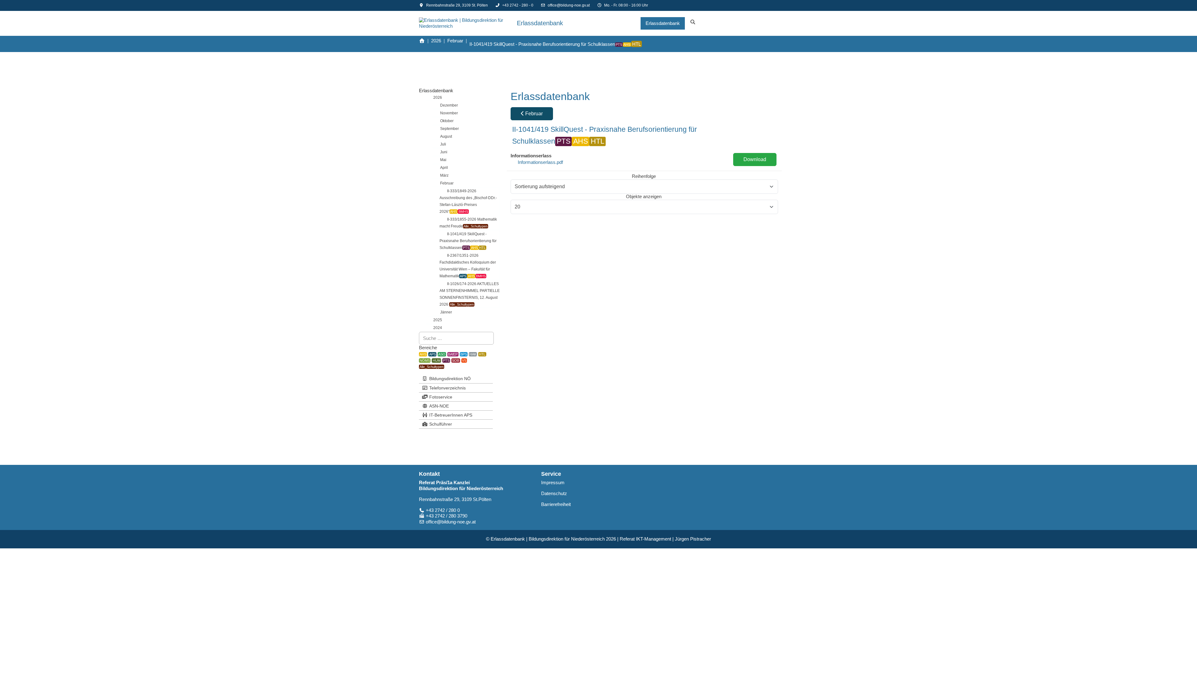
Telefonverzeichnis (447, 387)
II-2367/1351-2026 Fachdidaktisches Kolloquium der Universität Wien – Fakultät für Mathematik (468, 265)
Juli (443, 144)
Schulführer (440, 424)
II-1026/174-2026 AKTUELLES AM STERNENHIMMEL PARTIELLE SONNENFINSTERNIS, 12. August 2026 (470, 294)
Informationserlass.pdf (540, 162)
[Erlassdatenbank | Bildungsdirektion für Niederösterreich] (465, 23)
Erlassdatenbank (436, 90)
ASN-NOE (439, 405)
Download (754, 159)
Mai (443, 160)
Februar (447, 183)
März (444, 175)
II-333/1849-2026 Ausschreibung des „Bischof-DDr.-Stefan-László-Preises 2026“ (468, 201)
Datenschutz (554, 493)
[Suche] (693, 23)
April (444, 167)
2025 (437, 320)
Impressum (553, 482)
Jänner (446, 312)
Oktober (447, 121)
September (449, 128)
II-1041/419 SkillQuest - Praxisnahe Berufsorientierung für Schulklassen (468, 241)
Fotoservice (440, 396)
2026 (437, 97)
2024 (437, 328)
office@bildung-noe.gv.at (569, 5)
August (446, 136)
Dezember (449, 105)
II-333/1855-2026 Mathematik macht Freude (468, 222)
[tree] (456, 213)
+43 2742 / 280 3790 (446, 515)
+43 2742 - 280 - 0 (517, 5)
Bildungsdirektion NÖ (450, 378)
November (449, 113)
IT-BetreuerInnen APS (450, 415)
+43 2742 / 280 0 (443, 510)
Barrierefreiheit (556, 504)
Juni (443, 152)
